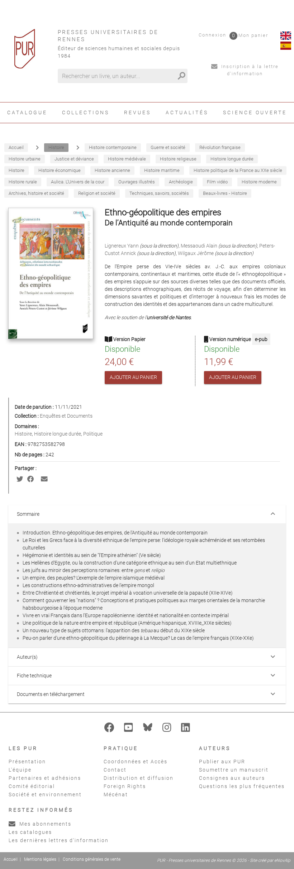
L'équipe (20, 770)
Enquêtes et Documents (66, 416)
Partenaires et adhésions (45, 778)
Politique (93, 434)
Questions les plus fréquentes (242, 786)
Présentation (27, 761)
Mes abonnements (44, 824)
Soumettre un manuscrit (234, 770)
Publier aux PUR (222, 761)
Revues (137, 112)
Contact (115, 770)
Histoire (23, 434)
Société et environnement (45, 794)
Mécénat (116, 794)
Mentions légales (40, 859)
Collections (85, 112)
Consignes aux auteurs (232, 778)
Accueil (11, 859)
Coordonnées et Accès (135, 761)
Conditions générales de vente (91, 859)
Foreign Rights (125, 786)
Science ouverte (255, 112)
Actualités (187, 112)
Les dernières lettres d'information (59, 840)
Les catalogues (30, 832)
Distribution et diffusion (139, 778)
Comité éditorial (32, 786)
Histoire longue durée (57, 434)
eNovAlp (282, 860)
